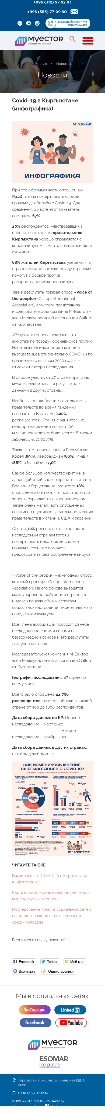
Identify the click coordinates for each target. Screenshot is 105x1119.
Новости (63, 64)
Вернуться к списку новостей (38, 940)
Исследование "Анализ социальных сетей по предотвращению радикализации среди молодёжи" (51, 916)
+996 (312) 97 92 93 (52, 2)
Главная (40, 64)
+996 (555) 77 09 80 (47, 12)
